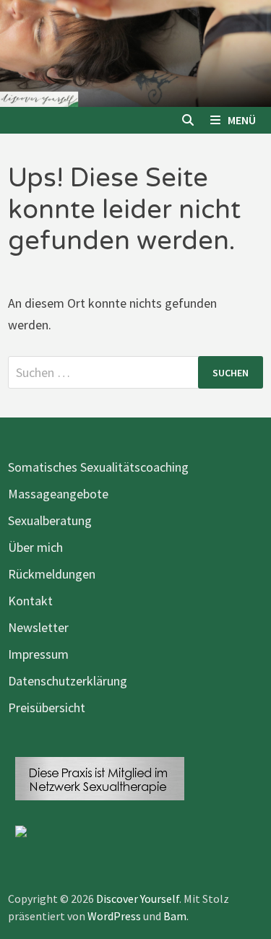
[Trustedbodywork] (21, 829)
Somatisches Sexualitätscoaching (98, 467)
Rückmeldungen (51, 574)
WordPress (114, 916)
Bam (174, 916)
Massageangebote (58, 493)
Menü (242, 120)
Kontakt (30, 600)
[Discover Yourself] (135, 52)
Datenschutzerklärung (67, 680)
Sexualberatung (50, 520)
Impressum (38, 654)
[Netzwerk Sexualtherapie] (100, 777)
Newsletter (38, 627)
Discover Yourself (137, 898)
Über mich (35, 547)
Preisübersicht (46, 707)
